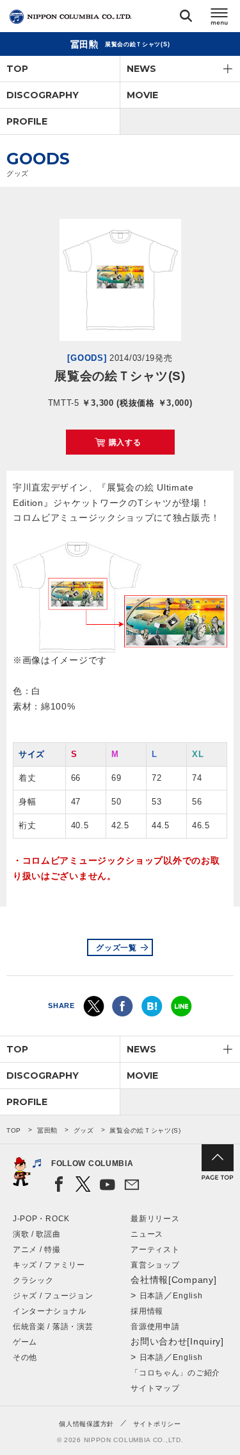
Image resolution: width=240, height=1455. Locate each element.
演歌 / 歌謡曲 (37, 1234)
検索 (186, 18)
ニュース (147, 1234)
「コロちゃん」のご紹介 (175, 1372)
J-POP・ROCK (41, 1218)
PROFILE (26, 121)
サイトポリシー (157, 1423)
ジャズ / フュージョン (53, 1295)
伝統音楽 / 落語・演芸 (53, 1326)
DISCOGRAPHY (42, 95)
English (187, 1295)
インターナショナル (49, 1311)
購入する (125, 442)
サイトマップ (155, 1388)
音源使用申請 (155, 1326)
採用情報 (147, 1311)
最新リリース (155, 1218)
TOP (17, 68)
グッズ (84, 1130)
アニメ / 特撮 (37, 1249)
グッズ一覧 (116, 947)
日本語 (152, 1295)
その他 (25, 1357)
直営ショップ (155, 1264)
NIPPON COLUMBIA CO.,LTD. (70, 17)
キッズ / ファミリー (49, 1264)
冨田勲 (47, 1130)
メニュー (220, 18)
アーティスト (155, 1249)
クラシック (33, 1280)
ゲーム (25, 1341)
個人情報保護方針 (86, 1423)
